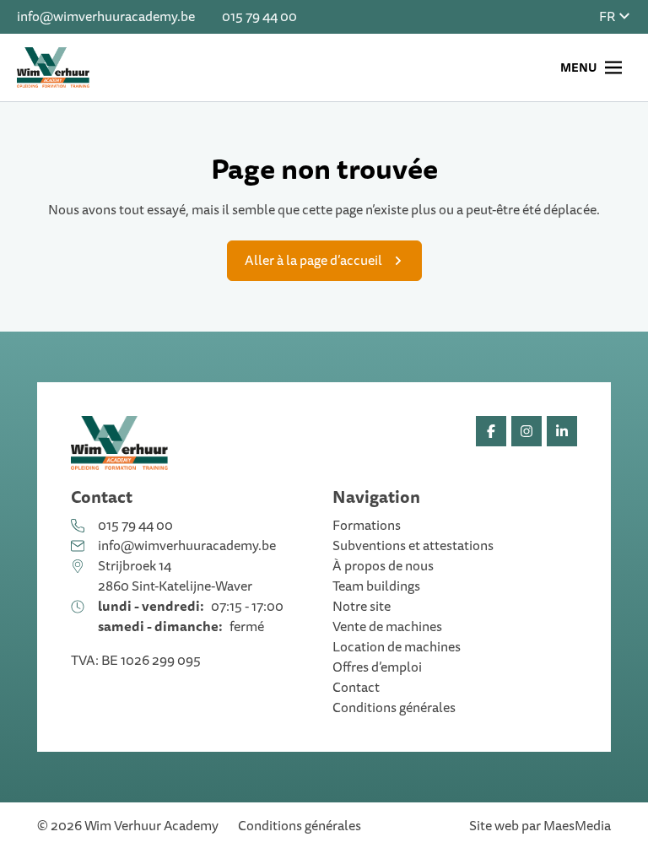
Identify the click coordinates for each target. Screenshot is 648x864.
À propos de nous (383, 566)
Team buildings (376, 586)
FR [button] (608, 17)
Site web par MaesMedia (540, 826)
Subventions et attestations (413, 546)
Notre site (361, 606)
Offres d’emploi (377, 667)
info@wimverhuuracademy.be (106, 17)
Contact (356, 687)
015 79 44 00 (259, 17)
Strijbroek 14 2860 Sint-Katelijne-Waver (175, 576)
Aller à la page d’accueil (313, 260)
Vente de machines (387, 627)
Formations (366, 525)
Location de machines (396, 647)
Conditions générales (394, 708)
